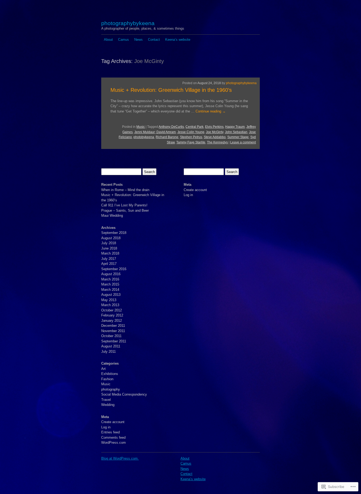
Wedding (107, 405)
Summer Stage (238, 137)
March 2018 (110, 253)
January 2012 (111, 321)
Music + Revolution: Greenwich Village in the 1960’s (171, 90)
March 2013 (110, 305)
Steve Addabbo (215, 137)
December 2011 (113, 326)
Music (140, 127)
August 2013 (111, 295)
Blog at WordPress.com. (120, 458)
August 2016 (111, 274)
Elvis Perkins (214, 127)
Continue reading (211, 111)
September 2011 (113, 341)
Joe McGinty (214, 132)
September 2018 (113, 233)
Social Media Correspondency (124, 394)
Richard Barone (167, 137)
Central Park (194, 127)
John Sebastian (236, 132)
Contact (154, 40)
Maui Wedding (112, 215)
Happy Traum (235, 127)
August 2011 (110, 346)
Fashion (107, 379)
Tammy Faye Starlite (190, 142)
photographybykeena (128, 23)
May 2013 (108, 300)
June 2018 (109, 248)
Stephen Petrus (191, 137)
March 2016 (110, 279)
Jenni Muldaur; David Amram (155, 132)
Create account (112, 422)
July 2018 (108, 243)
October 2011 (111, 336)
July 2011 (108, 351)
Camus (123, 40)
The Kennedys (217, 142)
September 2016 (113, 269)
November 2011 (113, 331)
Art (103, 369)
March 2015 (110, 284)
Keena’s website (177, 40)
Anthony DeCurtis (171, 127)
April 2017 (109, 264)
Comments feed (113, 437)
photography (110, 389)
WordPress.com (113, 443)
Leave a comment (243, 142)
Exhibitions (109, 374)
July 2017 (108, 259)
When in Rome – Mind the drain (125, 190)
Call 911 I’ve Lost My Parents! (124, 205)
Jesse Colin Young (190, 132)
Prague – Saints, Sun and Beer (125, 210)
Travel (106, 400)
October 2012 (111, 310)
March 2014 (110, 290)
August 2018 (111, 238)
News (138, 40)
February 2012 (112, 315)
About (108, 40)
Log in (105, 427)
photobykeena (143, 137)
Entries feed (110, 432)
